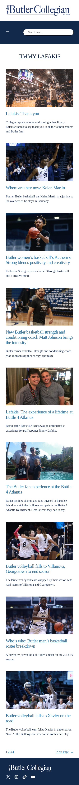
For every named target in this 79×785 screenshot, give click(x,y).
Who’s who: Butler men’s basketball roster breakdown (36, 643)
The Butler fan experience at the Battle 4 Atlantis (38, 489)
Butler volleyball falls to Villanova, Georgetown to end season (35, 568)
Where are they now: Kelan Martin (35, 187)
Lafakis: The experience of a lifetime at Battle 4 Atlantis (39, 414)
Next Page (64, 751)
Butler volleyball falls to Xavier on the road (38, 718)
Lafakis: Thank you (22, 113)
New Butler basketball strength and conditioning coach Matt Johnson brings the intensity (39, 337)
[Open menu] (7, 32)
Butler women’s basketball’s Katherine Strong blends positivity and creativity (38, 260)
